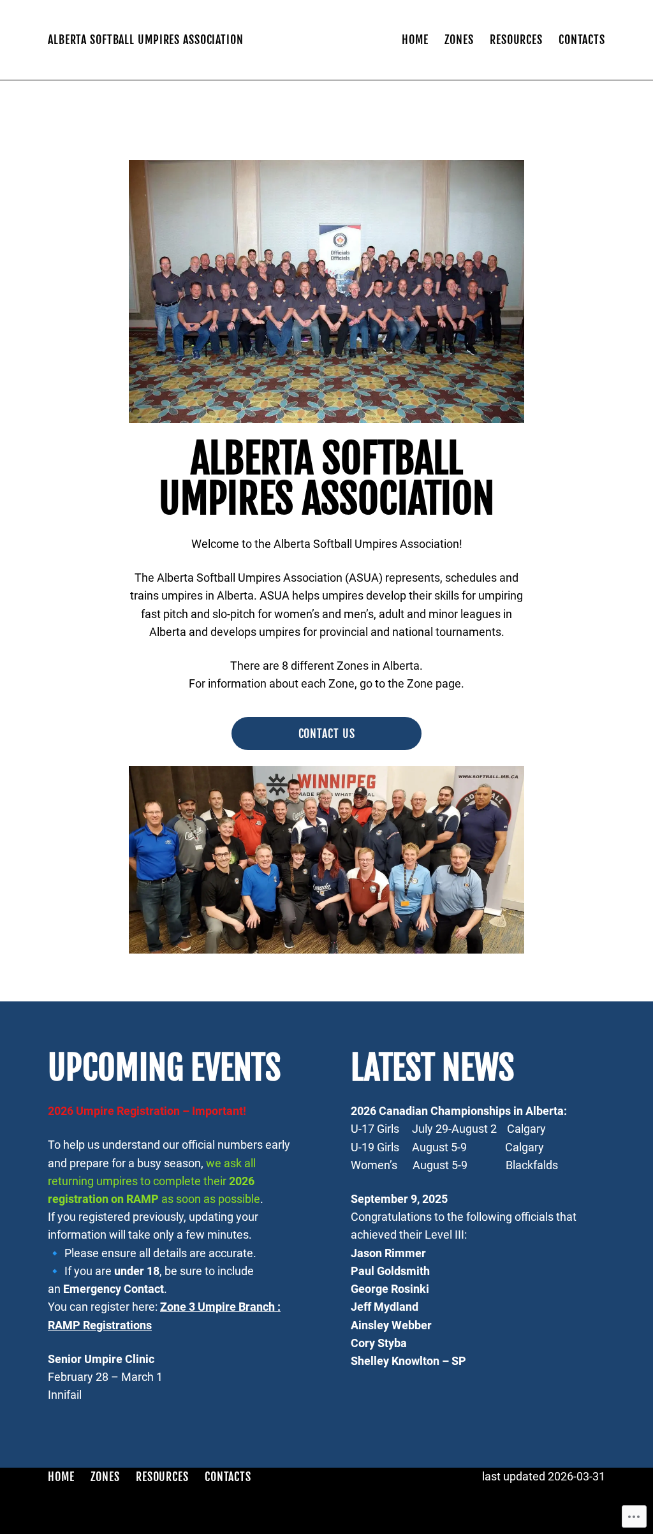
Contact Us (326, 733)
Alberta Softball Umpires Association (146, 40)
